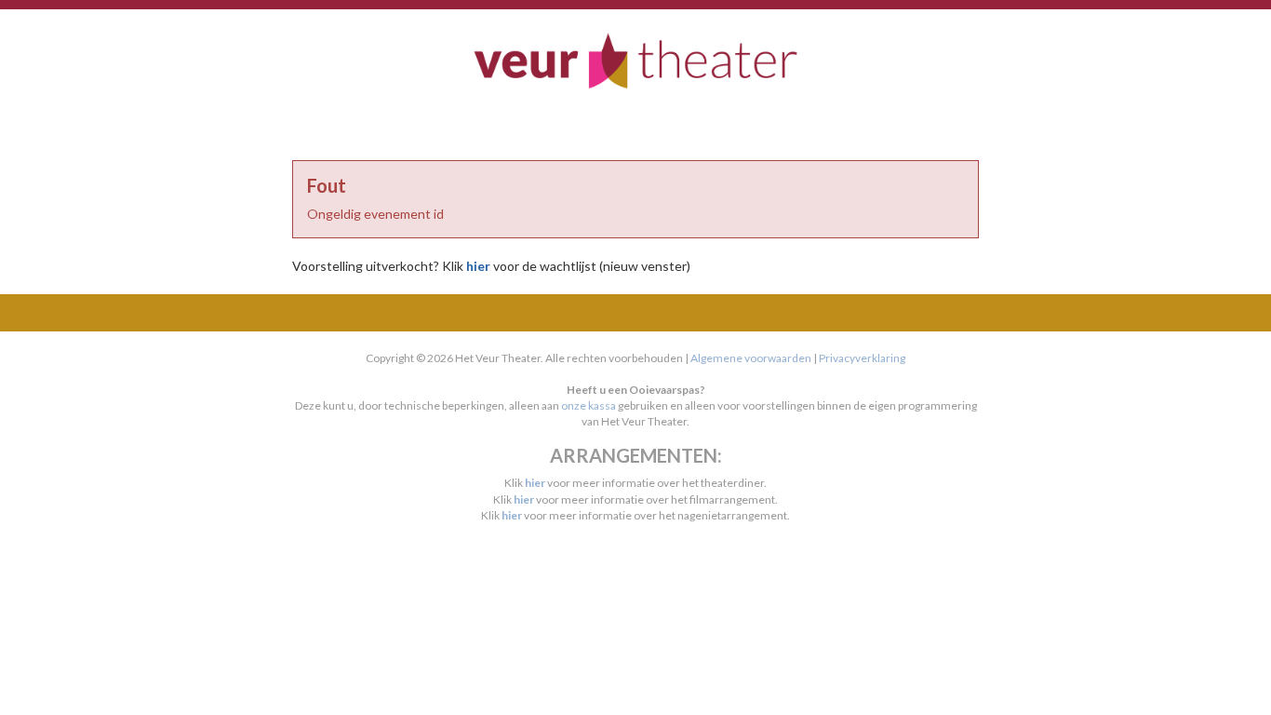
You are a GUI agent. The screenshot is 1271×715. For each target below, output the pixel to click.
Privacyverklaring (862, 358)
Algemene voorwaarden (750, 358)
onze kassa (588, 405)
